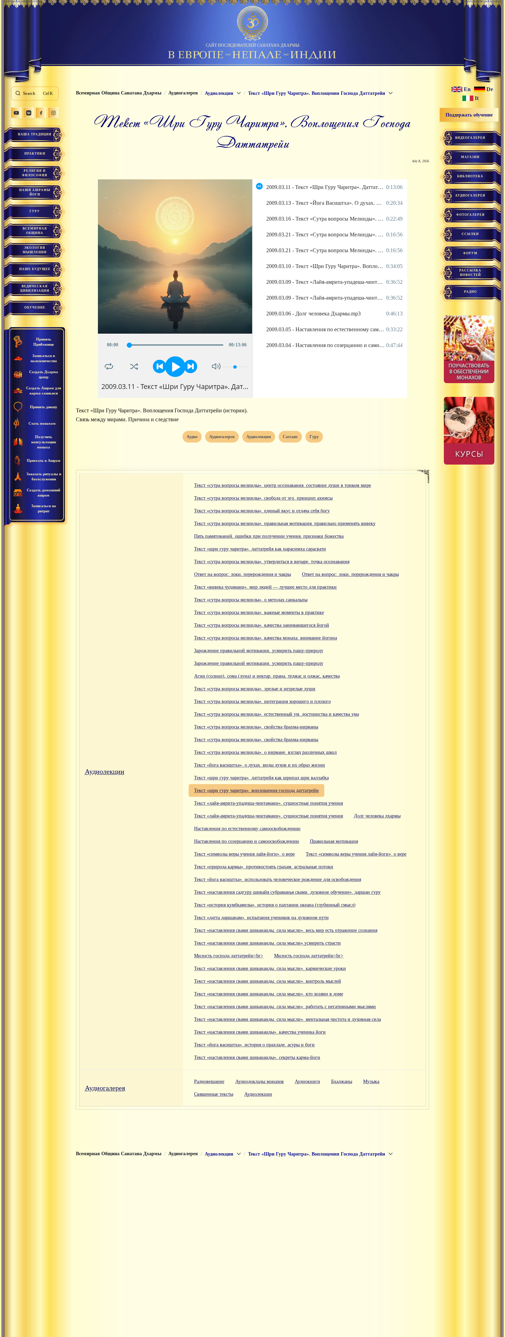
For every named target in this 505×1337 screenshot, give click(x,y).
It (477, 98)
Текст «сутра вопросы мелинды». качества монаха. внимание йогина (265, 637)
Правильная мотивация (334, 841)
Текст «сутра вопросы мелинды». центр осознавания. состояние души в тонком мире (282, 485)
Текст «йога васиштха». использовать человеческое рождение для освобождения (277, 879)
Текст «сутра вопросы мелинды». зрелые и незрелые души (254, 688)
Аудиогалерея (105, 1088)
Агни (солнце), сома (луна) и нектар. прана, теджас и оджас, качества (267, 676)
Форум (470, 253)
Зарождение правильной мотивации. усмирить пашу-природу (258, 650)
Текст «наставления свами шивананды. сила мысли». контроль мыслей (267, 981)
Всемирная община (35, 231)
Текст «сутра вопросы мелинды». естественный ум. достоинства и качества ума (276, 714)
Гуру (35, 211)
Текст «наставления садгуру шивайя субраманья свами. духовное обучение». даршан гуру (287, 892)
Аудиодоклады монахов (259, 1081)
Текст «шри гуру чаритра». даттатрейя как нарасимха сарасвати (260, 548)
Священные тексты (213, 1094)
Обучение (34, 307)
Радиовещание (209, 1081)
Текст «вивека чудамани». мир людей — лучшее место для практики (265, 587)
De (489, 89)
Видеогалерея (470, 138)
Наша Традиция (35, 134)
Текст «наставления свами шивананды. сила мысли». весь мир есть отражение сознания (285, 930)
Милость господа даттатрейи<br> (228, 955)
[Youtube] (16, 112)
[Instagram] (53, 112)
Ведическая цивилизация (34, 288)
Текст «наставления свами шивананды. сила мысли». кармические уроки (270, 968)
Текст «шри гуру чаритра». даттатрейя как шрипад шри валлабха (261, 777)
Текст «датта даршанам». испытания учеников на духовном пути (261, 917)
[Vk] (28, 112)
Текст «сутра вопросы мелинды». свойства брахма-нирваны (256, 726)
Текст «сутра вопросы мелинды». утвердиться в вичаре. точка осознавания (271, 561)
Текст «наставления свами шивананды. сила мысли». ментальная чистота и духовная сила (287, 1019)
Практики (34, 153)
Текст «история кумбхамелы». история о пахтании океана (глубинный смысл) (275, 904)
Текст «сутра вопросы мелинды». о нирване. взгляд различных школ (265, 752)
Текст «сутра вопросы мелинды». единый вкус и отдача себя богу (262, 510)
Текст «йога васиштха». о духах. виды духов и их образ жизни (259, 765)
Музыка (371, 1081)
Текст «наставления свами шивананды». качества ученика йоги (260, 1032)
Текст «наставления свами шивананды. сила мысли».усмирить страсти (267, 943)
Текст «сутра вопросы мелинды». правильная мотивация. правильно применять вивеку (284, 523)
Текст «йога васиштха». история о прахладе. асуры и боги (254, 1044)
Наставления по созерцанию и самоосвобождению (246, 841)
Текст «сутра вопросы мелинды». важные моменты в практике (259, 612)
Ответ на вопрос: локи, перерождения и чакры (242, 574)
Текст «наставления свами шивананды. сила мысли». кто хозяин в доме (268, 993)
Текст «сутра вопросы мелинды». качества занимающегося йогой (261, 625)
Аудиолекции (104, 771)
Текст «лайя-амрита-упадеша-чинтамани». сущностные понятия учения (268, 803)
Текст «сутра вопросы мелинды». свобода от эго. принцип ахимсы (263, 498)
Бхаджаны (341, 1081)
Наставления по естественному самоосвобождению (247, 828)
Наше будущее (34, 269)
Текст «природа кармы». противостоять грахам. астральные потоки (263, 866)
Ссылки (470, 234)
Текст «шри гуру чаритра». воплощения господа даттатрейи (256, 790)
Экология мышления (35, 250)
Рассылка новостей (470, 273)
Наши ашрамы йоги (34, 192)
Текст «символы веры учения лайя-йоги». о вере (244, 854)
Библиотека (470, 176)
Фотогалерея (470, 214)
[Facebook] (40, 112)
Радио (470, 291)
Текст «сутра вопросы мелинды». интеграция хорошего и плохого (262, 701)
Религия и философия (34, 173)
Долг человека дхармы (377, 815)
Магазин (470, 157)
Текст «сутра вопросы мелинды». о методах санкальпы (250, 599)
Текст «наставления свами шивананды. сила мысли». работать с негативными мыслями (285, 1006)
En (467, 89)
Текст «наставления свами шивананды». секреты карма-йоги (257, 1057)
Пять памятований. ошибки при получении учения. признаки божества (269, 536)
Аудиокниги (307, 1081)
